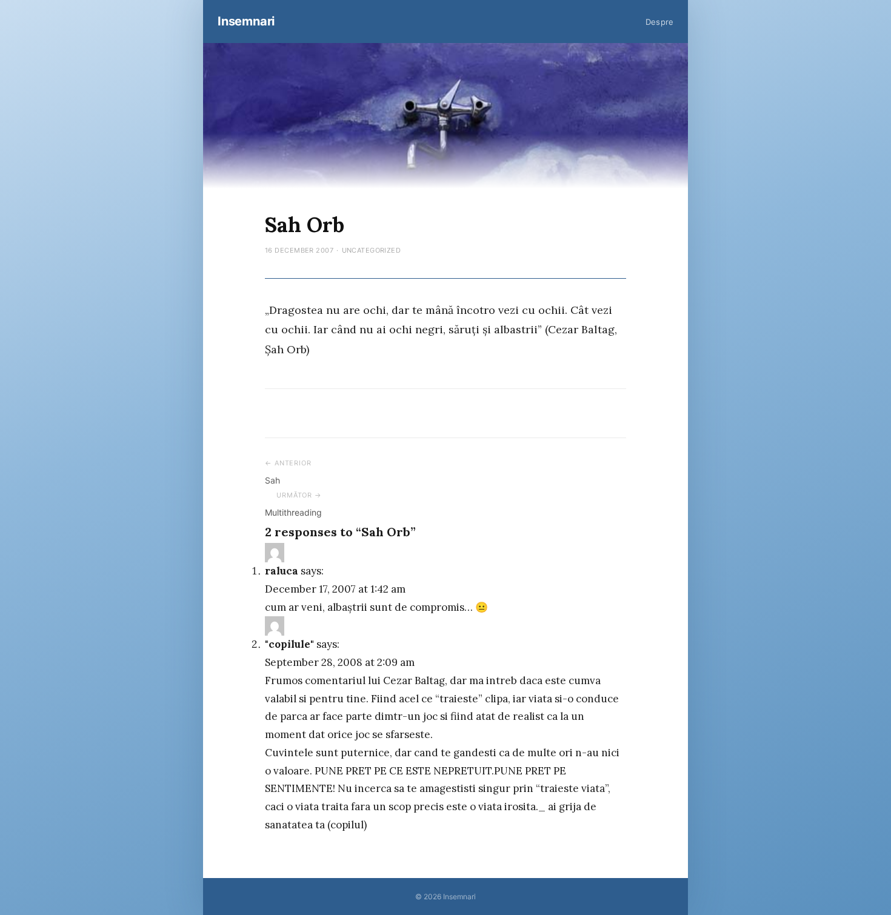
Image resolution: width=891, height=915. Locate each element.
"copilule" (289, 644)
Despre (659, 22)
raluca (281, 570)
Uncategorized (371, 250)
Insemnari (246, 21)
